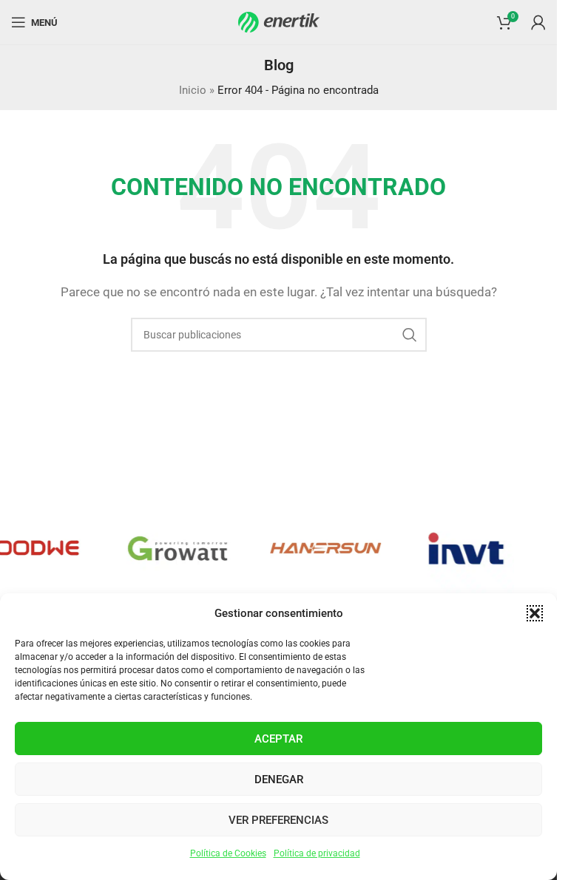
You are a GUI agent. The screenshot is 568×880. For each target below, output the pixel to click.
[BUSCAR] (410, 335)
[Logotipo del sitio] (279, 21)
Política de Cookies (228, 853)
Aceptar (278, 739)
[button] (534, 613)
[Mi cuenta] (538, 22)
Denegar (278, 779)
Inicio (192, 90)
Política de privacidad (317, 853)
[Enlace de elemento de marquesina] (169, 548)
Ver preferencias (278, 820)
